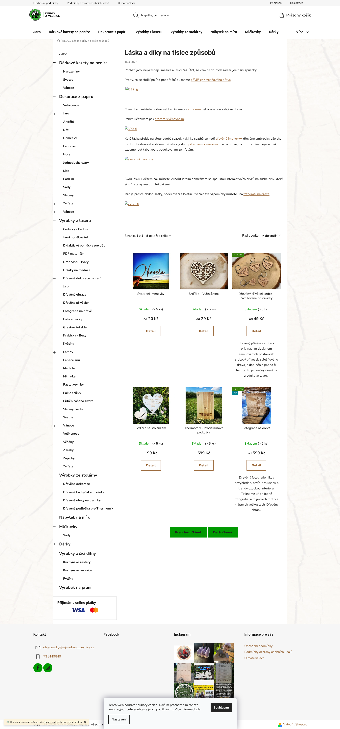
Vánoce (68, 88)
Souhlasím (221, 707)
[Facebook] (37, 667)
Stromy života (73, 409)
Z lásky (68, 450)
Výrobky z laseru (75, 220)
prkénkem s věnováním (204, 144)
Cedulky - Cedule (75, 229)
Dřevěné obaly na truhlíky (82, 500)
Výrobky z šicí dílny (77, 553)
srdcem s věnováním (169, 119)
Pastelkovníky (73, 384)
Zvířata (68, 203)
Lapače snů (71, 360)
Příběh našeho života (78, 401)
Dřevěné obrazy (74, 294)
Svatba (68, 79)
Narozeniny (71, 71)
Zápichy (69, 458)
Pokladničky (72, 393)
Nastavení (119, 719)
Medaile (69, 368)
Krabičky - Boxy (74, 335)
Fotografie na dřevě (77, 311)
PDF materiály (73, 253)
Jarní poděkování (75, 237)
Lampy (68, 352)
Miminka (69, 376)
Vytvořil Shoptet (295, 724)
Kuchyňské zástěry (77, 562)
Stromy (68, 195)
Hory (66, 154)
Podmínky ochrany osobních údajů (88, 3)
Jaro (63, 53)
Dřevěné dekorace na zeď (81, 278)
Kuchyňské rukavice (77, 570)
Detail (151, 331)
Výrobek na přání (75, 587)
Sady (66, 187)
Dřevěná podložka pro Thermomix (88, 508)
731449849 (52, 656)
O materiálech (126, 3)
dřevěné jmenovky (229, 138)
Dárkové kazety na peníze (83, 63)
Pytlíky (68, 578)
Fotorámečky (72, 319)
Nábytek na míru (75, 517)
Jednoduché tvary (76, 162)
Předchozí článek (188, 532)
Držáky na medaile (77, 270)
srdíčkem (194, 109)
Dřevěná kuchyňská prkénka (84, 492)
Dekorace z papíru (76, 96)
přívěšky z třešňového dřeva (211, 80)
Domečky (70, 138)
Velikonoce (71, 105)
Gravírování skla (75, 327)
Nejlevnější (270, 236)
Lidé (66, 171)
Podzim (68, 179)
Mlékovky (68, 526)
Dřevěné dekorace (76, 484)
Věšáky (68, 442)
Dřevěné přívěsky (76, 303)
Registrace (296, 3)
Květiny (68, 343)
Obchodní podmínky (45, 3)
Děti (66, 130)
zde (198, 709)
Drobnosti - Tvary (76, 262)
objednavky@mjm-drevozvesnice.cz (68, 647)
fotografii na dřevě (257, 194)
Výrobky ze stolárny (78, 475)
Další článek (222, 532)
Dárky (64, 544)
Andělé (68, 122)
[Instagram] (47, 667)
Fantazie (69, 146)
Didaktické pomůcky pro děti (84, 245)
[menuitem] (37, 32)
